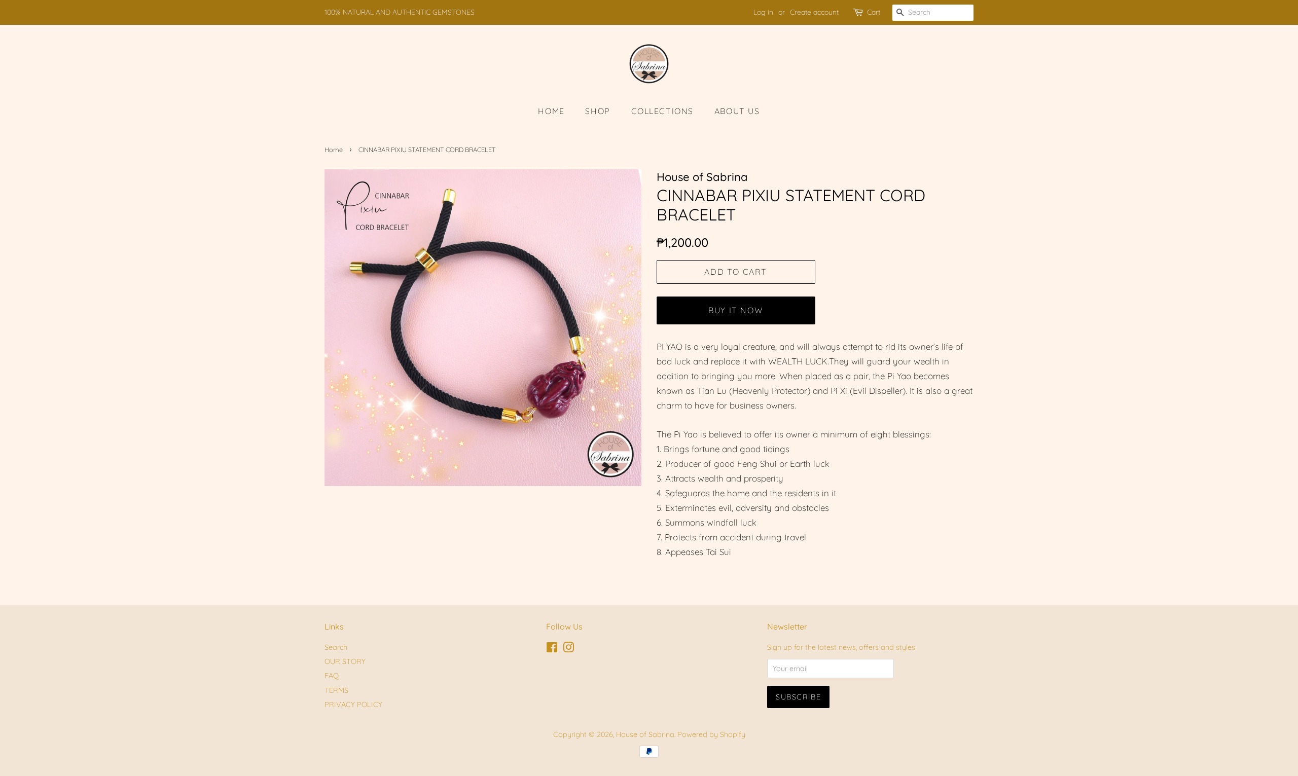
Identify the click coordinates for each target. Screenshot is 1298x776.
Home (333, 149)
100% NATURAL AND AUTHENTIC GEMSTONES (399, 12)
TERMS (336, 690)
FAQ (331, 675)
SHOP (597, 111)
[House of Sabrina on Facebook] (552, 649)
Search (335, 647)
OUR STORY (345, 661)
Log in (763, 12)
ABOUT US (737, 111)
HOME (551, 111)
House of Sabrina (645, 734)
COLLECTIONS (662, 111)
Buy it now (735, 310)
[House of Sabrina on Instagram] (568, 649)
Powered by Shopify (711, 734)
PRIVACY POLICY (353, 704)
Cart (873, 12)
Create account (814, 12)
